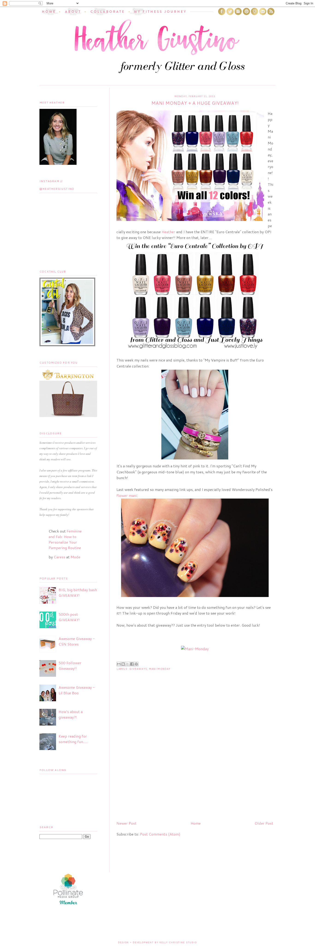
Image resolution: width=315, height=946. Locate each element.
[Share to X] (127, 664)
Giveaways (138, 669)
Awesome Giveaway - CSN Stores (77, 641)
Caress (59, 557)
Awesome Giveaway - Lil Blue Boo (77, 690)
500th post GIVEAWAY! (69, 617)
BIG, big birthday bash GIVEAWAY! (78, 592)
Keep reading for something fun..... (73, 738)
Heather (168, 231)
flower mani (126, 495)
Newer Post (126, 823)
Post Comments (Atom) (160, 834)
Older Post (264, 823)
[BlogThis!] (123, 664)
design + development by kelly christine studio (157, 942)
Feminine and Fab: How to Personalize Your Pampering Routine (65, 539)
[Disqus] (194, 758)
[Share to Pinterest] (136, 664)
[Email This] (118, 664)
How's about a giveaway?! (71, 714)
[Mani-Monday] (195, 648)
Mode (75, 557)
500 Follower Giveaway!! (70, 665)
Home (196, 823)
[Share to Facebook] (132, 664)
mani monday (159, 669)
